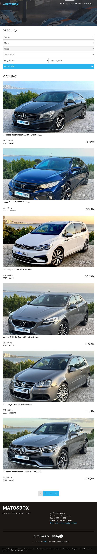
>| (56, 493)
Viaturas (69, 4)
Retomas (78, 4)
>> (51, 493)
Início (62, 4)
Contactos (88, 4)
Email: (63, 523)
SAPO (45, 541)
